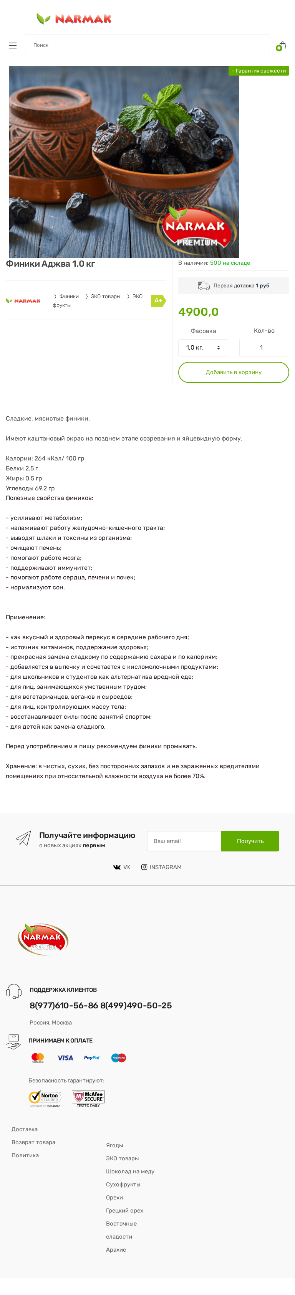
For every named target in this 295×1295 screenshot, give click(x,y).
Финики (69, 296)
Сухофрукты (123, 1184)
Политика (25, 1155)
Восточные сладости (121, 1230)
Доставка (25, 1129)
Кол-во (264, 330)
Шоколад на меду (130, 1171)
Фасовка (203, 331)
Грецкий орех (124, 1210)
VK (127, 867)
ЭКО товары (106, 296)
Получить (250, 841)
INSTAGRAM (166, 867)
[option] (124, 162)
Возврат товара (33, 1142)
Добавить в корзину (234, 372)
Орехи (114, 1197)
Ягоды (114, 1145)
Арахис (116, 1249)
